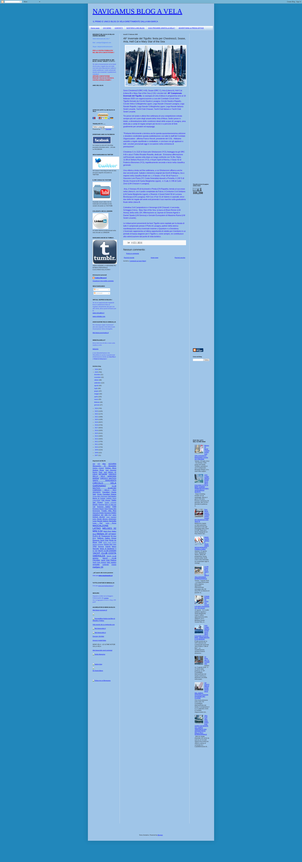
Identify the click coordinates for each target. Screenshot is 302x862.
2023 (96, 411)
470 (99, 464)
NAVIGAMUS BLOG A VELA (137, 11)
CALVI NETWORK (100, 474)
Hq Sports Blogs (98, 671)
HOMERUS (96, 515)
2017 (96, 428)
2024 (96, 408)
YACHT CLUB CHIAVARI (107, 551)
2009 (96, 450)
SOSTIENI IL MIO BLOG (135, 28)
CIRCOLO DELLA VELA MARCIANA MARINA (104, 476)
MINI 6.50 (98, 531)
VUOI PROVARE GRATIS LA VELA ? (161, 28)
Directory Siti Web (98, 636)
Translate (108, 129)
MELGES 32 (109, 528)
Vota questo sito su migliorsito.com (104, 624)
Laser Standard (111, 517)
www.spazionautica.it (106, 575)
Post (97, 289)
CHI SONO (107, 28)
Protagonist (105, 536)
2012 (96, 441)
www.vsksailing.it (98, 313)
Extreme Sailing (103, 507)
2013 (96, 439)
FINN (114, 507)
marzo (96, 399)
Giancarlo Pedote (98, 513)
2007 (96, 455)
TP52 (95, 546)
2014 (96, 436)
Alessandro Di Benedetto (104, 466)
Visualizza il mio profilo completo (103, 281)
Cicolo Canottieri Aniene (106, 494)
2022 (96, 414)
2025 (96, 372)
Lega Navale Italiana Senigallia (104, 521)
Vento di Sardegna (107, 549)
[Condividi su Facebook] (139, 243)
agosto (96, 385)
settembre (97, 383)
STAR (100, 542)
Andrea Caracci (98, 468)
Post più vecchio (180, 258)
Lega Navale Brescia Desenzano (104, 519)
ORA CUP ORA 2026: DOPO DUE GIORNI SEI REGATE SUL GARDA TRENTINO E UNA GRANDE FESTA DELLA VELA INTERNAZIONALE (201, 725)
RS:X (94, 538)
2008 (96, 452)
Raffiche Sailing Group (106, 538)
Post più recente (129, 258)
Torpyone (101, 546)
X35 (96, 551)
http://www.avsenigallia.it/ (101, 333)
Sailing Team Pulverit (109, 542)
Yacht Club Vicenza (99, 562)
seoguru (106, 598)
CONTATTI (119, 28)
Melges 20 (102, 534)
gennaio (97, 405)
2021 (96, 417)
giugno (96, 391)
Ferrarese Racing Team (100, 509)
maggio (96, 394)
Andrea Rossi (98, 470)
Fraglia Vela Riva (108, 511)
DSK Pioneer (106, 500)
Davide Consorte (110, 502)
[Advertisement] (200, 69)
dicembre (97, 374)
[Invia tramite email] (132, 243)
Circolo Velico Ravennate (100, 496)
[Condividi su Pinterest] (141, 243)
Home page (95, 28)
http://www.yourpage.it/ (100, 610)
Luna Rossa (111, 523)
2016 (96, 430)
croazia (113, 564)
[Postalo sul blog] (134, 243)
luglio (96, 388)
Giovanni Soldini (110, 513)
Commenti (98, 293)
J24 (102, 515)
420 (94, 464)
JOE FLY (107, 515)
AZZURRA (112, 464)
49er (104, 464)
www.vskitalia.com (99, 316)
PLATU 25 (97, 536)
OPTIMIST (112, 534)
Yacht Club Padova (108, 560)
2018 (96, 425)
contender (105, 564)
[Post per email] (128, 242)
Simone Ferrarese (98, 544)
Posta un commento (132, 253)
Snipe (114, 544)
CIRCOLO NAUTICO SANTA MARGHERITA (104, 479)
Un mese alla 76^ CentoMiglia (206, 660)
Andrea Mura (110, 468)
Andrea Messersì (101, 278)
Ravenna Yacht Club (100, 540)
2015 (96, 433)
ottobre (96, 380)
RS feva (113, 536)
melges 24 (98, 567)
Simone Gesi (108, 544)
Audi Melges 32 (110, 472)
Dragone (101, 504)
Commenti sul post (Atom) (138, 261)
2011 (96, 444)
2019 (96, 422)
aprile (96, 397)
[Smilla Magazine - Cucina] (99, 654)
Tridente (108, 546)
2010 (96, 447)
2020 (96, 419)
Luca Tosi (97, 523)
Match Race (107, 531)
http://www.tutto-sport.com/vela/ (102, 650)
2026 (96, 369)
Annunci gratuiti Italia (99, 640)
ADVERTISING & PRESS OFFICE (191, 28)
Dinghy (95, 504)
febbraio (97, 402)
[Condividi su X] (137, 243)
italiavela (95, 349)
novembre (97, 377)
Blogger (160, 835)
